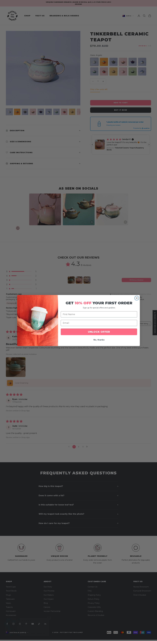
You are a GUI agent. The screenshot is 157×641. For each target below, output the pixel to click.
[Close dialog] (137, 298)
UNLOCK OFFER (99, 331)
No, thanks (99, 340)
